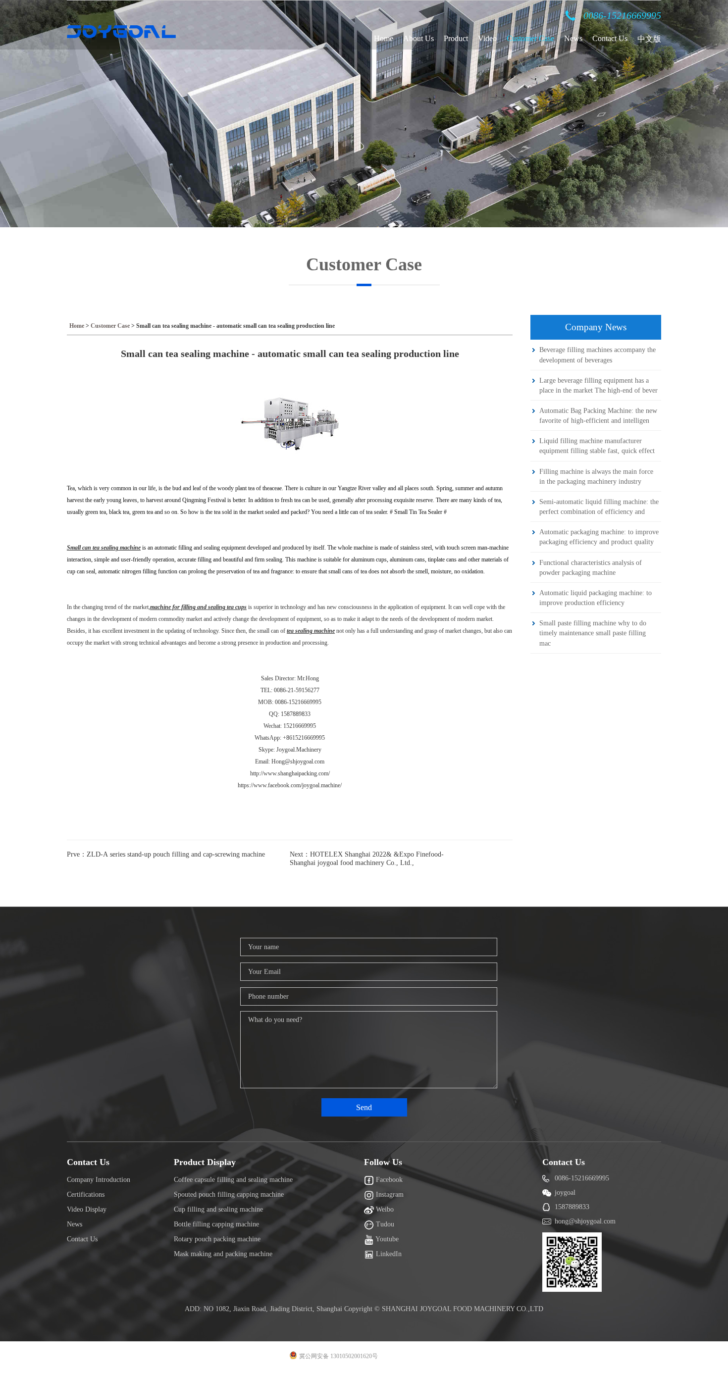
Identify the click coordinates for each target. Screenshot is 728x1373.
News (573, 38)
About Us (418, 38)
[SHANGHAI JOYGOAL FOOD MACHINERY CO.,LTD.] (121, 31)
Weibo (384, 1209)
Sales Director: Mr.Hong (290, 678)
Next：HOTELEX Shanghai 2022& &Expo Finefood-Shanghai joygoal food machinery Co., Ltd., (367, 858)
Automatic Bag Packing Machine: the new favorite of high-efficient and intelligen (598, 415)
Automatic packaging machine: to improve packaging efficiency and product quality (599, 537)
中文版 (649, 39)
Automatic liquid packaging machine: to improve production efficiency (595, 598)
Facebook (388, 1179)
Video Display (86, 1209)
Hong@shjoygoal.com (297, 761)
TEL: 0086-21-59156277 (289, 690)
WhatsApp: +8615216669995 (290, 737)
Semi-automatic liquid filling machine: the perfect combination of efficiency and (599, 506)
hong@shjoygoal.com (585, 1221)
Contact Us (609, 38)
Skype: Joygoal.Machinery (290, 749)
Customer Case (530, 38)
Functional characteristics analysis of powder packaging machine (590, 567)
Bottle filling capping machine (216, 1224)
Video (487, 38)
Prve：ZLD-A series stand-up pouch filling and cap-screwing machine (166, 854)
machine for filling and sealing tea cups (198, 607)
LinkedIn (388, 1254)
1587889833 (572, 1207)
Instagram (389, 1194)
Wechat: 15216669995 (289, 725)
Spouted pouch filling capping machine (229, 1194)
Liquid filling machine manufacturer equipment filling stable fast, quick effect (597, 446)
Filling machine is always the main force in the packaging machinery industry (596, 476)
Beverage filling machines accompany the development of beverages (597, 354)
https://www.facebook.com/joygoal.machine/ (290, 785)
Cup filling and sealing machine (218, 1209)
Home (383, 38)
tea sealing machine (311, 630)
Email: (263, 761)
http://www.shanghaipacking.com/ (290, 773)
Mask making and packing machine (223, 1254)
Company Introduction (98, 1179)
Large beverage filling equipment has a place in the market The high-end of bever (598, 385)
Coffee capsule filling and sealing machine (233, 1179)
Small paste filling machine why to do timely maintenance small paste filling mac (592, 633)
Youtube (386, 1239)
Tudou (384, 1224)
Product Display (205, 1162)
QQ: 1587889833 (290, 714)
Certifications (85, 1194)
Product (456, 38)
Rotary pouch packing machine (217, 1239)
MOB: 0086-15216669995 (289, 702)
